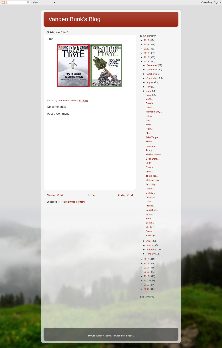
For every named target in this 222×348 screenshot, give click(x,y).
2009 (147, 289)
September (152, 78)
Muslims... (151, 227)
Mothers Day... (153, 180)
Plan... (149, 133)
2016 (147, 259)
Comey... (150, 193)
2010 (147, 285)
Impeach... (151, 146)
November (152, 69)
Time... (149, 218)
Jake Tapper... (153, 137)
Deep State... (152, 159)
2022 (147, 40)
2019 (147, 53)
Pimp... (149, 171)
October (150, 74)
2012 (147, 276)
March (150, 245)
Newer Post (55, 195)
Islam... (149, 129)
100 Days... (151, 235)
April (149, 241)
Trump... (150, 150)
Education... (152, 210)
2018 (147, 57)
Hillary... (150, 116)
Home (90, 195)
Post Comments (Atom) (73, 202)
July (148, 87)
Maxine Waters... (154, 154)
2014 (147, 268)
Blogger (129, 336)
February (151, 249)
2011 (146, 280)
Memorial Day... (154, 112)
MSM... (149, 124)
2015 (147, 263)
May (148, 95)
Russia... (150, 103)
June (149, 91)
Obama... (150, 167)
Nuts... (149, 120)
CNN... (149, 99)
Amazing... (151, 184)
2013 (147, 272)
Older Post (125, 195)
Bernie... (150, 223)
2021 (147, 44)
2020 (147, 49)
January (150, 254)
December (152, 65)
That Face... (152, 176)
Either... (150, 141)
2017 (147, 61)
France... (150, 206)
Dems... (150, 107)
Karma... (150, 214)
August (150, 82)
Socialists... (151, 197)
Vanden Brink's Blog (74, 19)
